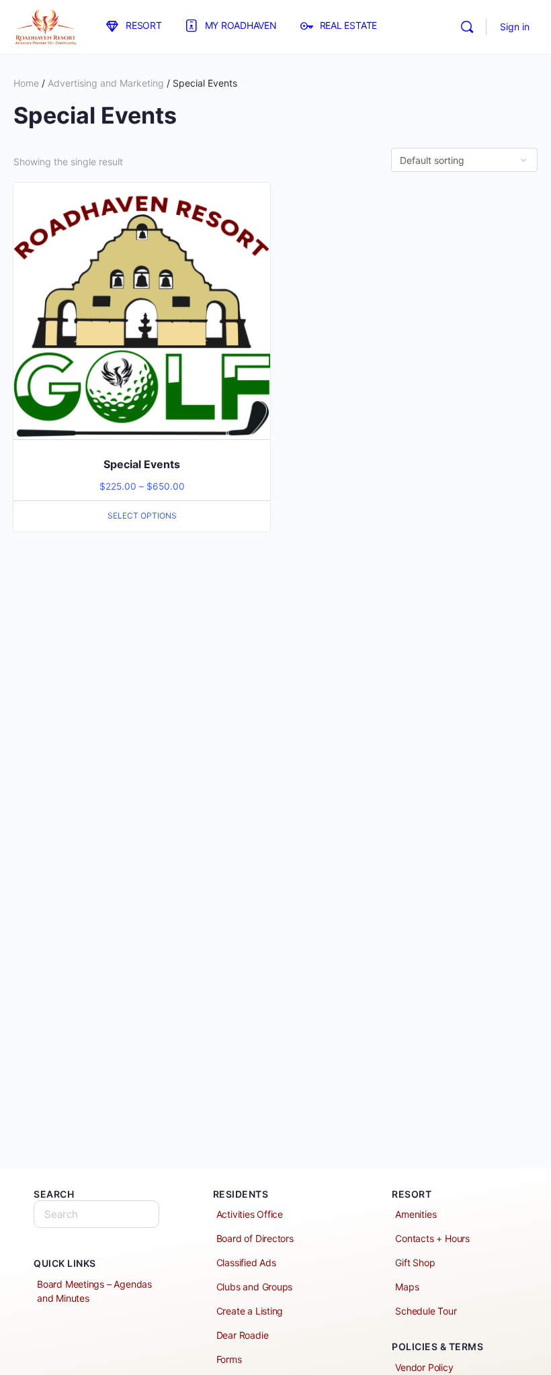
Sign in (514, 26)
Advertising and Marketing (106, 83)
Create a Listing (250, 1311)
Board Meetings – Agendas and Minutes (94, 1291)
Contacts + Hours (432, 1238)
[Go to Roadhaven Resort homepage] (45, 26)
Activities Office (249, 1214)
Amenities (415, 1214)
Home (26, 83)
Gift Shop (415, 1262)
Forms (229, 1359)
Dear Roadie (242, 1335)
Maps (407, 1286)
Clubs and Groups (254, 1286)
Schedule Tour (425, 1311)
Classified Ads (246, 1262)
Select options (142, 516)
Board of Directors (255, 1238)
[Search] (467, 27)
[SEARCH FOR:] (96, 1214)
